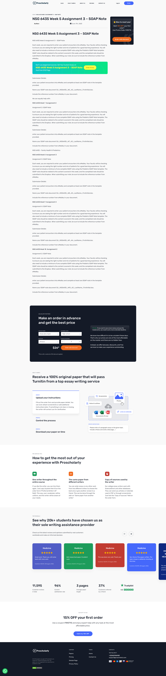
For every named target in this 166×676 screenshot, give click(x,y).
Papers (71, 653)
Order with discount (122, 39)
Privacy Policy (73, 664)
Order (129, 3)
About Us (82, 3)
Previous (124, 533)
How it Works (71, 3)
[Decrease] (62, 341)
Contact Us (101, 3)
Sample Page (73, 660)
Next (131, 533)
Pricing (71, 657)
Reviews (91, 3)
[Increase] (80, 341)
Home (91, 653)
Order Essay (90, 67)
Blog (62, 3)
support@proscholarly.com (117, 657)
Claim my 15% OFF (83, 634)
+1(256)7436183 (114, 655)
